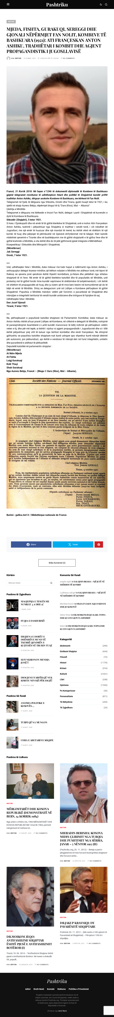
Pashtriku (57, 4)
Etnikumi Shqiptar (68, 651)
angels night (65, 581)
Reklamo (61, 989)
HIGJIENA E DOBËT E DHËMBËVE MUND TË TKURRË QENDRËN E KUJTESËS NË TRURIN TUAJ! (36, 641)
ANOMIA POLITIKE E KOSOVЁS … (33, 704)
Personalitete (66, 696)
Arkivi (28, 989)
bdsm (62, 626)
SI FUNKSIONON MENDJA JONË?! (35, 661)
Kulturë (63, 674)
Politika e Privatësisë (79, 989)
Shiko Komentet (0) (57, 563)
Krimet (63, 668)
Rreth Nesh (39, 989)
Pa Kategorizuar (67, 691)
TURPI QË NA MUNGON (34, 722)
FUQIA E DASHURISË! (33, 620)
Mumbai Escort (67, 604)
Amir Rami (62, 1011)
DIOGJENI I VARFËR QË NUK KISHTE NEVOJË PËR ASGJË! (36, 679)
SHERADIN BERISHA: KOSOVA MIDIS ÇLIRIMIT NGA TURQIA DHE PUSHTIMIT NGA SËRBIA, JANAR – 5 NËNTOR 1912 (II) (81, 838)
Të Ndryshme (66, 702)
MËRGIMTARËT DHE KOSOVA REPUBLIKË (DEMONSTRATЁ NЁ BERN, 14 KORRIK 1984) (29, 812)
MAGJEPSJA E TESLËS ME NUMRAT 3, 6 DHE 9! (35, 603)
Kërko (51, 583)
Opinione (64, 685)
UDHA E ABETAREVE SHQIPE (37, 740)
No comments (69, 58)
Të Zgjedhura (66, 707)
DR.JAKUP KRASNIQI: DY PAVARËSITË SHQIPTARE (77, 924)
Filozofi (63, 657)
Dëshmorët (65, 646)
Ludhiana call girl (68, 593)
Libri (62, 679)
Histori (11, 21)
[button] (8, 4)
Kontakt (50, 989)
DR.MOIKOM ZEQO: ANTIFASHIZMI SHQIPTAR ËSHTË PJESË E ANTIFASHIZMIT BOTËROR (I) (29, 942)
